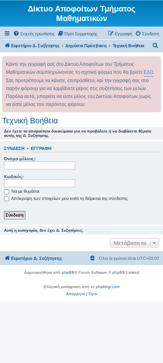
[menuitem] (34, 33)
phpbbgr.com (107, 286)
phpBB (68, 272)
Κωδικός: (14, 176)
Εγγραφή (41, 148)
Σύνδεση (14, 148)
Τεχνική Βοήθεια (30, 120)
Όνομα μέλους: (20, 158)
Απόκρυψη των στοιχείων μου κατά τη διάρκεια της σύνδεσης (69, 198)
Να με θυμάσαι (24, 191)
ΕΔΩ (149, 72)
